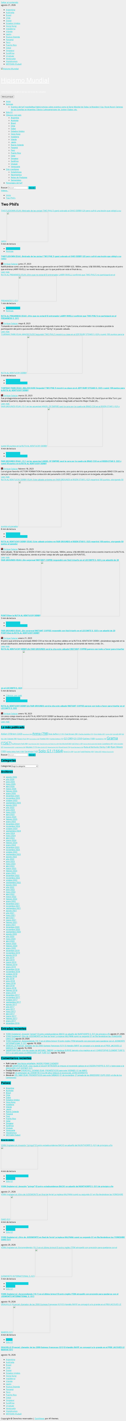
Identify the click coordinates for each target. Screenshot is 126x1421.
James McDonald (90, 744)
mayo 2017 (11, 1011)
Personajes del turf (14, 183)
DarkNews (39, 1418)
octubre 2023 (11, 852)
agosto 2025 (11, 805)
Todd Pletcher (87, 751)
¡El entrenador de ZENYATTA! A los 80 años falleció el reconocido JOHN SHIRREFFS (51, 1073)
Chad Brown (71, 734)
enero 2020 (11, 948)
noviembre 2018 (13, 972)
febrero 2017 (11, 1018)
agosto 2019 (11, 955)
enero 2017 (11, 1021)
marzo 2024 (11, 840)
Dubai (13, 128)
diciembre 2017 (12, 995)
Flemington (34, 739)
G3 (77, 738)
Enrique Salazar (10, 264)
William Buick (108, 752)
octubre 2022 (11, 880)
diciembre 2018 (12, 969)
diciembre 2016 (12, 1023)
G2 (68, 738)
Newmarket (53, 747)
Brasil (13, 123)
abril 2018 (10, 986)
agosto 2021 (11, 911)
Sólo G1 (9, 112)
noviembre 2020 (13, 929)
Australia (14, 120)
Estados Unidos (17, 131)
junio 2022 (10, 889)
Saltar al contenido (9, 2)
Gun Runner (33, 744)
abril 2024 (10, 838)
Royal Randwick (77, 747)
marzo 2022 (11, 896)
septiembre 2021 (13, 908)
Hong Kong (15, 134)
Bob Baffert (56, 734)
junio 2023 (10, 861)
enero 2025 (11, 821)
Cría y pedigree (12, 169)
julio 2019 (10, 957)
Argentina (15, 118)
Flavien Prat (23, 739)
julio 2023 (10, 859)
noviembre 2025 (13, 798)
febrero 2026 (11, 791)
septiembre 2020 (13, 932)
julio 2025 (10, 807)
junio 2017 (10, 1009)
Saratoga (31, 751)
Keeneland (9, 747)
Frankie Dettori (56, 739)
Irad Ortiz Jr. (77, 744)
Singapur (14, 158)
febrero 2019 (11, 965)
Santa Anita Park (15, 751)
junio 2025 (10, 810)
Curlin (108, 734)
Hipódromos (11, 1133)
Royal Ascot (64, 747)
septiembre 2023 (13, 854)
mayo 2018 (11, 983)
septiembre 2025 (13, 803)
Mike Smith (42, 747)
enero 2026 (11, 793)
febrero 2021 (11, 922)
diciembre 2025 (12, 796)
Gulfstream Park (20, 744)
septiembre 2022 (13, 882)
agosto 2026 (11, 777)
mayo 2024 (11, 836)
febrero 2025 (11, 819)
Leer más (5, 272)
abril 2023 (10, 866)
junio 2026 (10, 782)
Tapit (77, 752)
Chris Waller (99, 734)
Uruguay (14, 164)
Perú (13, 150)
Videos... (4, 190)
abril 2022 (10, 894)
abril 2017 (10, 1014)
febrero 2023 (11, 871)
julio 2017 (10, 1007)
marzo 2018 (11, 988)
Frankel (44, 739)
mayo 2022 (11, 892)
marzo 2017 (11, 1016)
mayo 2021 (11, 915)
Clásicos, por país (13, 115)
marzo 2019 (11, 962)
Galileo (89, 738)
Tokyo (98, 752)
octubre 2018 (11, 974)
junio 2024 (10, 833)
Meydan (31, 747)
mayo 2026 (11, 784)
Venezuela (15, 166)
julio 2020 (10, 936)
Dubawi (12, 739)
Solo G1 (51, 750)
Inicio (8, 101)
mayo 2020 (11, 939)
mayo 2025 (11, 812)
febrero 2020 (11, 946)
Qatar (13, 156)
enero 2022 (11, 901)
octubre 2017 (11, 1000)
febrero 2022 (11, 899)
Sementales (16, 180)
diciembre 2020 (12, 927)
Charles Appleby (85, 734)
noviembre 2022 (13, 878)
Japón (13, 142)
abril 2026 (10, 786)
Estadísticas (16, 172)
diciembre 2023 (12, 847)
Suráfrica (14, 161)
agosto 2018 (11, 976)
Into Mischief (65, 744)
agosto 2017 (11, 1004)
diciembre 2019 (12, 950)
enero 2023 (11, 873)
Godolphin (100, 739)
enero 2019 (11, 967)
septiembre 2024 (13, 831)
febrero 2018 (11, 990)
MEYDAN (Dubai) (13, 1135)
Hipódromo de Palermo (49, 744)
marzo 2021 (11, 920)
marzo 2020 (11, 943)
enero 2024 (11, 845)
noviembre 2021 (13, 906)
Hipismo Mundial (25, 80)
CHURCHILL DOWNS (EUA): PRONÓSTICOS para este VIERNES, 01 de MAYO (54, 1070)
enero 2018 (11, 993)
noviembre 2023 (13, 850)
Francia (9, 1339)
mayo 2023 (11, 864)
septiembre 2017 (13, 1002)
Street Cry (68, 752)
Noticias (9, 104)
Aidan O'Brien (11, 733)
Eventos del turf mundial (17, 1176)
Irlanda (14, 139)
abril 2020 (10, 941)
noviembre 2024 (13, 826)
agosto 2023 (11, 857)
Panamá (14, 147)
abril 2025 (10, 814)
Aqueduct (27, 734)
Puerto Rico (16, 153)
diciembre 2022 (12, 875)
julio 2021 (10, 913)
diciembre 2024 (12, 824)
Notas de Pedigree (19, 177)
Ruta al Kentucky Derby (16, 383)
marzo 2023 (11, 868)
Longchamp (20, 747)
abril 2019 (10, 960)
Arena (40, 733)
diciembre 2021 (12, 904)
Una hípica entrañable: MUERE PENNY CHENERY (38, 1063)
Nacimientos (16, 175)
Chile (13, 126)
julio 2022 (10, 887)
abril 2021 (10, 918)
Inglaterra (15, 137)
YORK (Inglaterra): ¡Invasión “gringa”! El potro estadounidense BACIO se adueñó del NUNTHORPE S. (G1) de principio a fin (58, 1034)
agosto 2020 (11, 934)
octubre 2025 (11, 800)
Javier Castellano (105, 744)
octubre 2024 (11, 828)
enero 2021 (11, 925)
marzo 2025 (11, 817)
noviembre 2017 (13, 997)
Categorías (6, 766)
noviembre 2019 (13, 953)
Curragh (116, 734)
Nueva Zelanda (17, 145)
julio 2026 (10, 779)
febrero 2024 (11, 843)
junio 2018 (10, 981)
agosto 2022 (11, 885)
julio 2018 (10, 979)
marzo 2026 (11, 789)
